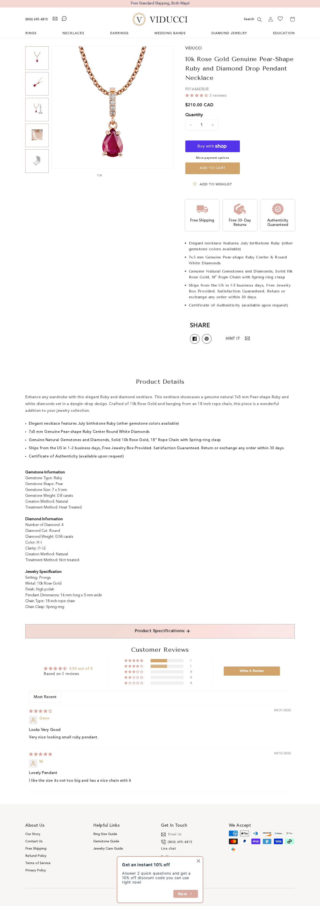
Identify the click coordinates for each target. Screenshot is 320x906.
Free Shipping (35, 848)
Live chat (168, 848)
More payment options (212, 158)
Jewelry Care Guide (108, 848)
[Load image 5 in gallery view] (37, 161)
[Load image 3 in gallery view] (37, 109)
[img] (40, 711)
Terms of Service (38, 863)
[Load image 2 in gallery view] (37, 84)
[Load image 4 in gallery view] (37, 135)
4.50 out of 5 (81, 669)
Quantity (194, 115)
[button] (259, 19)
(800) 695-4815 (36, 19)
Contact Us (34, 841)
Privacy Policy (35, 870)
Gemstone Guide (106, 841)
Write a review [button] (252, 671)
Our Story (32, 834)
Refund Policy (35, 856)
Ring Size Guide (105, 834)
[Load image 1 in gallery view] (37, 58)
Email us (175, 834)
